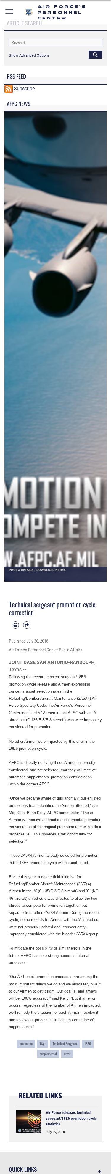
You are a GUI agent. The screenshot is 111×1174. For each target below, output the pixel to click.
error (67, 1053)
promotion (26, 1043)
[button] (9, 12)
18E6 (87, 1043)
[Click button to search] (95, 54)
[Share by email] (26, 624)
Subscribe (24, 88)
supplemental (48, 1053)
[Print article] (15, 624)
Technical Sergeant (65, 1043)
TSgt (43, 1043)
